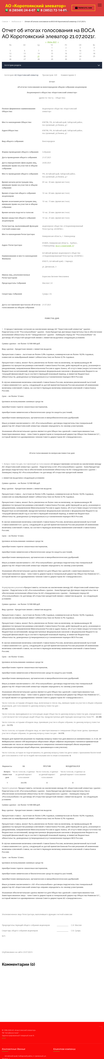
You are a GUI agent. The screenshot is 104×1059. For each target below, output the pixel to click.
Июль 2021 (52, 42)
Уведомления (16, 21)
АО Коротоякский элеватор (26, 75)
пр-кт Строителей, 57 (65, 245)
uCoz (4, 1038)
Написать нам (83, 7)
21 (39, 56)
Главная (5, 21)
